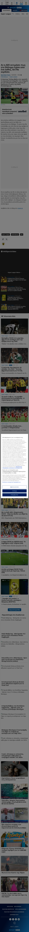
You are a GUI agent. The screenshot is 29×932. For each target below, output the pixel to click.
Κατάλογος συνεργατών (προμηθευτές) (11, 482)
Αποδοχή (14, 490)
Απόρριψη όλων (14, 494)
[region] (14, 466)
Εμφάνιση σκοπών (14, 487)
